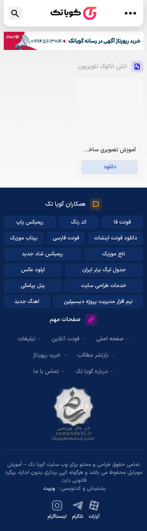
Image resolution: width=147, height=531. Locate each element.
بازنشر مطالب (93, 355)
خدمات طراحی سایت (103, 286)
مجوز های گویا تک (73, 413)
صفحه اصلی (110, 339)
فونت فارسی (66, 238)
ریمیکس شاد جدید (42, 254)
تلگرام (77, 516)
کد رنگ (79, 222)
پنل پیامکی (33, 286)
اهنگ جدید (26, 302)
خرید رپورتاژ (47, 355)
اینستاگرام (57, 516)
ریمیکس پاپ (29, 222)
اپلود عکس (33, 270)
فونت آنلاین (66, 339)
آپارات (94, 516)
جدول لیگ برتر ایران (104, 270)
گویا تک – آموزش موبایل (73, 13)
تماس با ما (46, 371)
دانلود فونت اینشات (115, 238)
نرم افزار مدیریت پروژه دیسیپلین (98, 302)
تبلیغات (26, 339)
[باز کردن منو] (130, 13)
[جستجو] (15, 13)
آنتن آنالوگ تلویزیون (102, 66)
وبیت (49, 488)
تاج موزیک (113, 254)
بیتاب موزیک (24, 238)
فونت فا (122, 222)
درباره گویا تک (91, 371)
